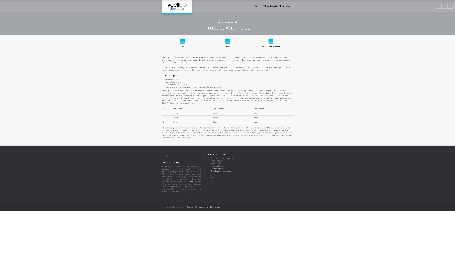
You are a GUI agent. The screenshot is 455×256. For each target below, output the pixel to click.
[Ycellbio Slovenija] (177, 6)
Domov (257, 6)
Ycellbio (191, 181)
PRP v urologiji (285, 6)
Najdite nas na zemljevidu (221, 171)
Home (219, 22)
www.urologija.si (217, 168)
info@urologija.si (217, 166)
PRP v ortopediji (270, 6)
